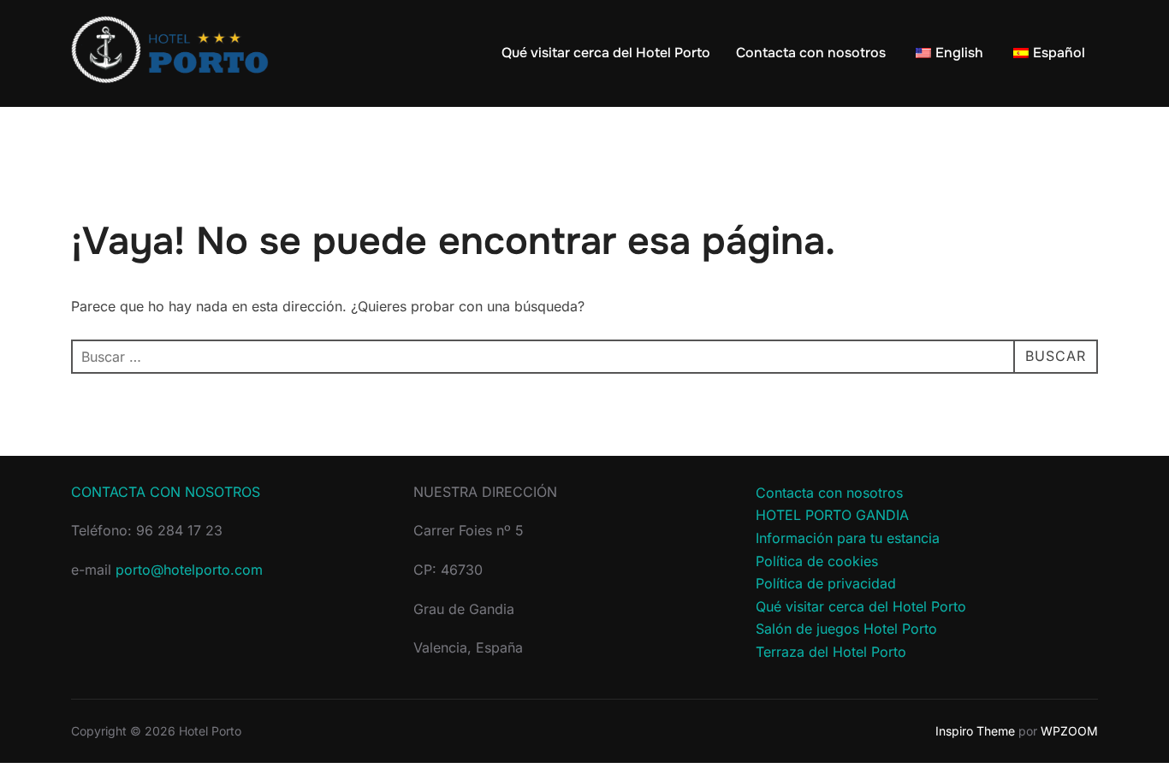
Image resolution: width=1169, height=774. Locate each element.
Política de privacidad (826, 583)
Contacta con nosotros (811, 53)
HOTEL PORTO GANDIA (832, 514)
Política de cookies (817, 561)
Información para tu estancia (848, 538)
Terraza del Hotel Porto (831, 651)
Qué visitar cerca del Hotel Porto (605, 53)
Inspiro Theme (975, 731)
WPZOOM (1069, 731)
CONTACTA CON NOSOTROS (165, 491)
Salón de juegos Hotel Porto (846, 628)
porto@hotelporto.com (189, 569)
